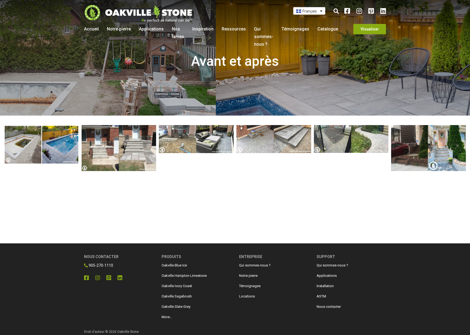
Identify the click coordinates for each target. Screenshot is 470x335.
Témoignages (295, 29)
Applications (151, 29)
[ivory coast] (428, 148)
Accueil (91, 29)
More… (167, 317)
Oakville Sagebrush (177, 296)
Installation (325, 286)
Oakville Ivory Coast (177, 286)
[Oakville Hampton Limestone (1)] (196, 139)
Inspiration (203, 29)
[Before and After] (41, 144)
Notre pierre (119, 29)
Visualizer (370, 29)
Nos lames (178, 32)
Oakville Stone (128, 332)
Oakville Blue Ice (174, 265)
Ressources (234, 29)
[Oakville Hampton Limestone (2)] (273, 139)
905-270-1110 (100, 265)
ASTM (321, 296)
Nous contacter (329, 307)
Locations (247, 296)
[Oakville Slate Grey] (119, 148)
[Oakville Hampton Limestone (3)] (351, 139)
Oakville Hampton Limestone (184, 276)
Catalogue (327, 29)
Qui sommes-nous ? (263, 36)
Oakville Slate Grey (176, 307)
